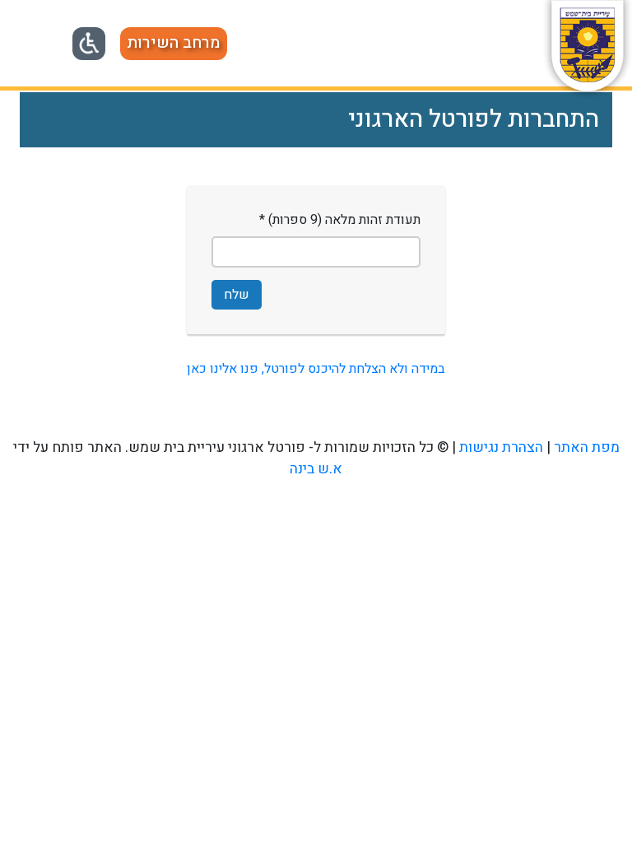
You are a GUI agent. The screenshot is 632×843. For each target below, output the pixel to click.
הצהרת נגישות (501, 447)
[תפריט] (37, 42)
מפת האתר (587, 447)
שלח (236, 295)
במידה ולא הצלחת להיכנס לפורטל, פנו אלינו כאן (316, 369)
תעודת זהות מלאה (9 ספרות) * (340, 220)
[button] (173, 43)
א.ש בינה (316, 469)
